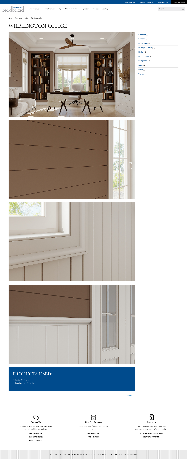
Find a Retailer (179, 2)
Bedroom (141, 39)
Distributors (163, 2)
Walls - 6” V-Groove (23, 379)
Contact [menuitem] (95, 9)
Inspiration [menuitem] (85, 9)
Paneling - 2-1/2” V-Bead (25, 383)
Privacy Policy (101, 454)
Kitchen (141, 52)
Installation (130, 2)
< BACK (129, 395)
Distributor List (93, 433)
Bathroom (142, 34)
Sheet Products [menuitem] (34, 9)
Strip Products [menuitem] (49, 9)
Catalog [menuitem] (105, 9)
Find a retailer (93, 437)
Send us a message (36, 437)
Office (140, 65)
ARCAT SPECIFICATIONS (151, 437)
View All (141, 74)
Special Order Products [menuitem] (68, 9)
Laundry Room (143, 56)
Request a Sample (146, 2)
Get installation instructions (151, 433)
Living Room (143, 61)
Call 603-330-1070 (35, 433)
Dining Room (143, 43)
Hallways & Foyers (145, 48)
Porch (140, 70)
